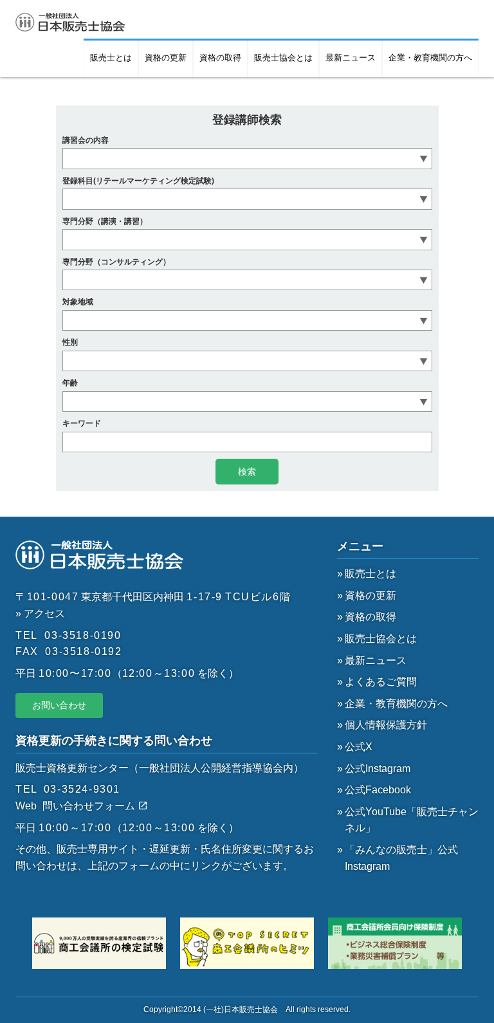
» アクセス (40, 613)
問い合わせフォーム (90, 805)
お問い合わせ (59, 705)
